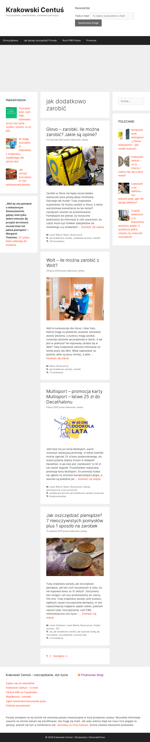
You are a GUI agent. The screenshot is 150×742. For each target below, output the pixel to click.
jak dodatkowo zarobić (61, 238)
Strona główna (10, 40)
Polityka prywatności (18, 705)
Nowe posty (76, 234)
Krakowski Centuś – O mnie (22, 687)
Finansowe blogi (92, 675)
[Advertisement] (75, 66)
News (66, 234)
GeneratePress (97, 737)
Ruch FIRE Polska (72, 40)
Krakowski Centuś (35, 10)
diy (51, 631)
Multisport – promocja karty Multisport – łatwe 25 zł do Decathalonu (74, 396)
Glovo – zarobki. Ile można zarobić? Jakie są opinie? (72, 132)
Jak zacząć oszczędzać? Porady (40, 40)
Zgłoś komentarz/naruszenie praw (26, 701)
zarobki (96, 238)
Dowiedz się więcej (92, 227)
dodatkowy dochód (59, 493)
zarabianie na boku (82, 238)
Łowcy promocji (69, 490)
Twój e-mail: (82, 15)
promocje (99, 493)
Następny (60, 656)
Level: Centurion (57, 625)
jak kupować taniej (86, 631)
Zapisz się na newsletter (20, 683)
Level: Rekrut (56, 234)
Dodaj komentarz (58, 496)
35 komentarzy (57, 241)
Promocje (91, 40)
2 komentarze (56, 372)
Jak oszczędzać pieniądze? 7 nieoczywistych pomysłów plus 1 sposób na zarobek (74, 520)
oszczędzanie (65, 635)
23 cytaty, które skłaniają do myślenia (18, 241)
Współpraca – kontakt (18, 696)
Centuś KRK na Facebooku (21, 692)
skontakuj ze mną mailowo (72, 725)
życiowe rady (80, 635)
